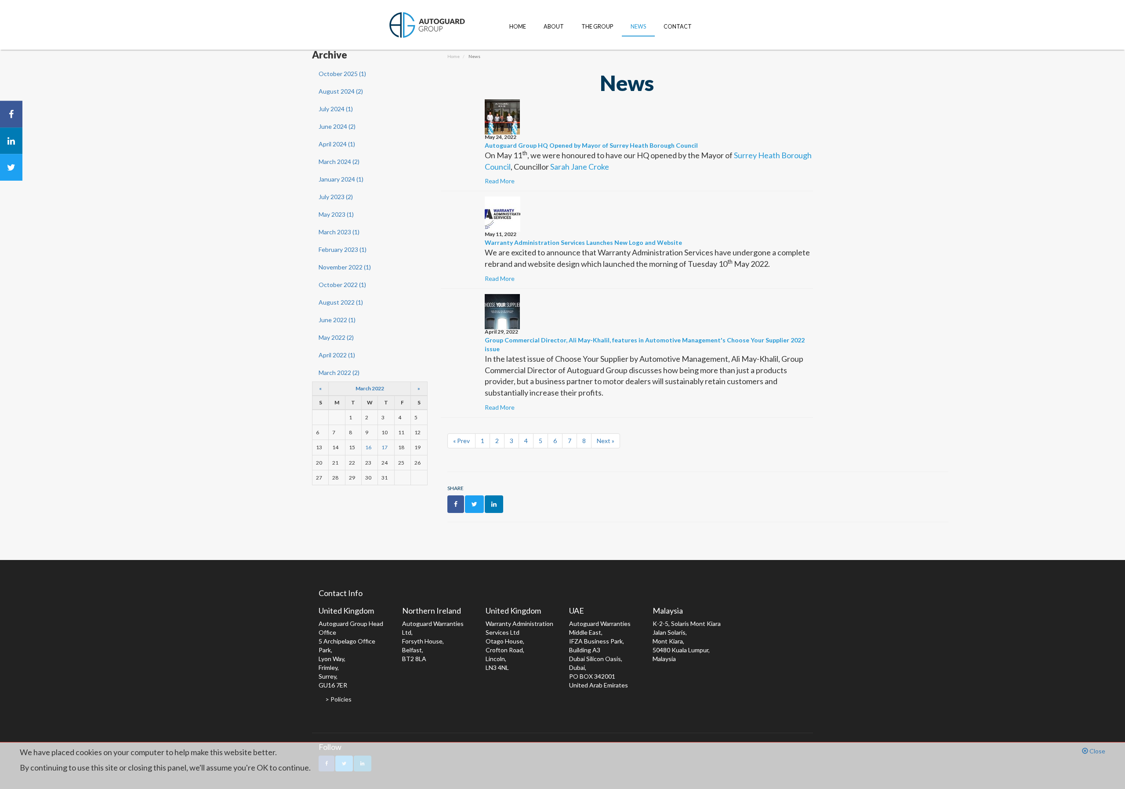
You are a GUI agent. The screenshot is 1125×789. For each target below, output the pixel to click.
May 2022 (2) (336, 337)
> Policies (338, 699)
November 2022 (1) (345, 267)
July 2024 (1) (336, 109)
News (638, 26)
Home (517, 26)
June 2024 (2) (337, 126)
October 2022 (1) (342, 284)
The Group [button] (597, 26)
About (554, 26)
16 (368, 447)
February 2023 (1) (343, 249)
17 (384, 447)
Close (1096, 751)
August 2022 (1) (341, 302)
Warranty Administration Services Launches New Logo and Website (583, 242)
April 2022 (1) (337, 355)
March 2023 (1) (339, 232)
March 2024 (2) (339, 161)
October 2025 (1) (342, 73)
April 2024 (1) (337, 144)
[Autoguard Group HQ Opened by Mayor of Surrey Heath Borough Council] (502, 116)
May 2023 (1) (336, 214)
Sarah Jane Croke (579, 166)
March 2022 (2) (339, 372)
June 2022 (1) (337, 320)
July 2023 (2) (336, 196)
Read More (500, 181)
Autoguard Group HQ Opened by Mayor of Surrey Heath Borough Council (591, 145)
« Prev (461, 440)
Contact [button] (678, 26)
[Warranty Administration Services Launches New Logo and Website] (502, 213)
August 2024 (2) (341, 91)
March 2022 (370, 388)
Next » (605, 440)
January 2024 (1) (341, 179)
